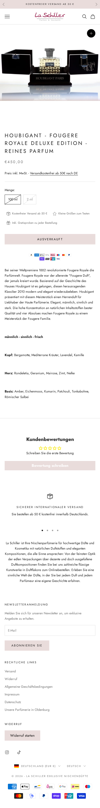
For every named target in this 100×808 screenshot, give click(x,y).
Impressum (12, 694)
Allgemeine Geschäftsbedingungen (29, 686)
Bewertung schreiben (50, 465)
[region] (50, 508)
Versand (10, 671)
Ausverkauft (50, 239)
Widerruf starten (22, 735)
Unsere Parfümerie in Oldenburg (27, 709)
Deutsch (74, 766)
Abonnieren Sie (27, 645)
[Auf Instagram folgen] (7, 752)
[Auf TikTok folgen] (19, 752)
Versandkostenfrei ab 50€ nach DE (54, 173)
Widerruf (11, 679)
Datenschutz (13, 702)
